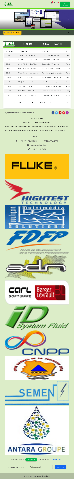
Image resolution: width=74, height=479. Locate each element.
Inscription (31, 459)
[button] (55, 3)
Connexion (65, 5)
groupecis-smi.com (43, 476)
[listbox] (30, 102)
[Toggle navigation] (68, 32)
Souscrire (60, 467)
